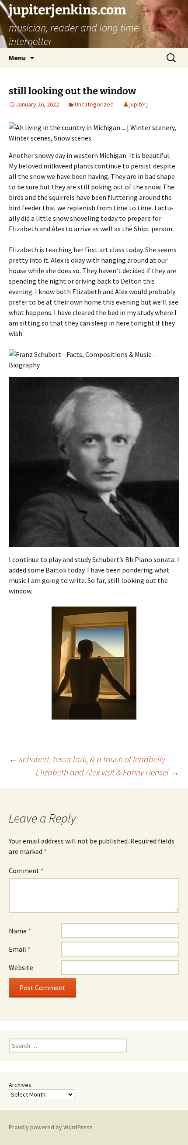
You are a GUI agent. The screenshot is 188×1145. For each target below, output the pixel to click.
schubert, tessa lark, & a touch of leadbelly (87, 759)
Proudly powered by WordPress (51, 1127)
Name (20, 930)
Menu (17, 57)
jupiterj (138, 104)
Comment (26, 870)
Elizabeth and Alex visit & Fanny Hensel (107, 772)
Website (21, 967)
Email (20, 949)
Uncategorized (94, 104)
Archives (20, 1085)
